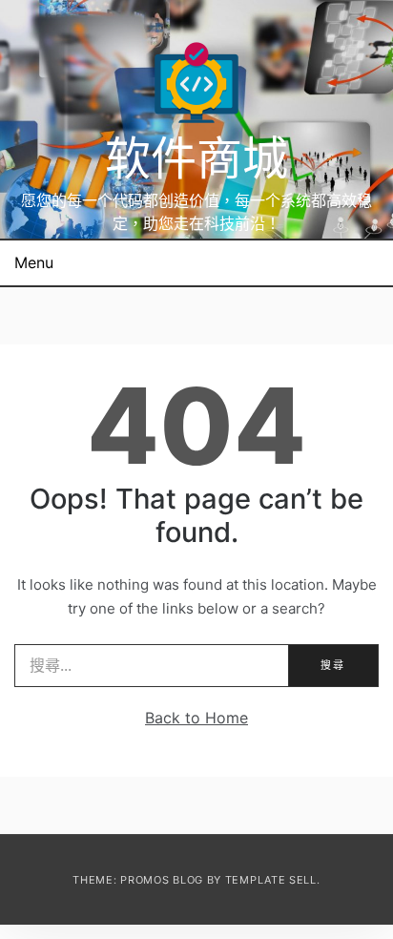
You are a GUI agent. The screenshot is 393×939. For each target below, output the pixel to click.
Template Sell (271, 880)
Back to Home (196, 717)
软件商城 (196, 158)
